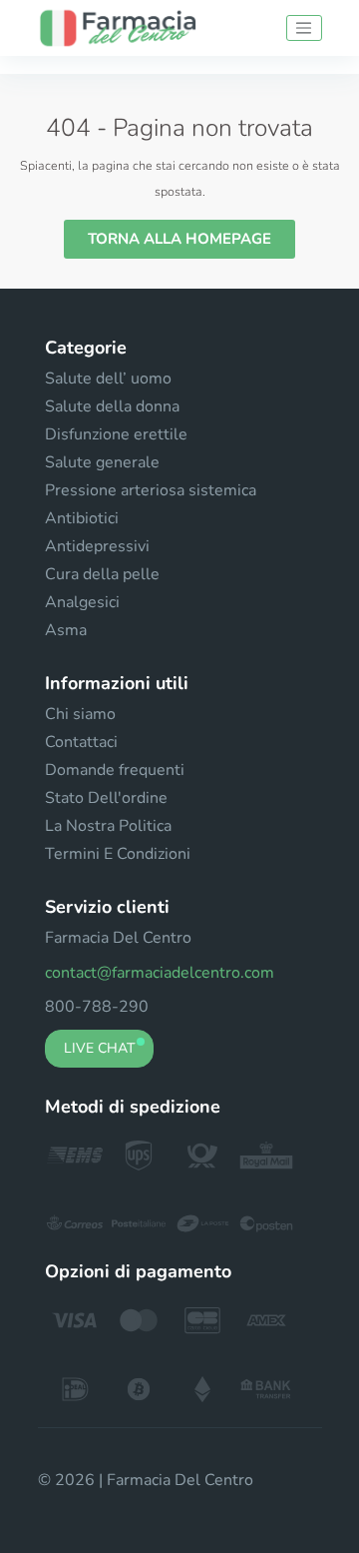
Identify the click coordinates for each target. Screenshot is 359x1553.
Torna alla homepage (179, 239)
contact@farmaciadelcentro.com (159, 973)
